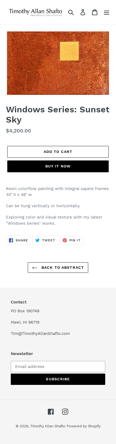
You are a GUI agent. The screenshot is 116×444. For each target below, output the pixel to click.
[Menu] (106, 12)
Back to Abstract (62, 267)
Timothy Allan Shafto (47, 426)
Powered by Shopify (84, 426)
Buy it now (58, 166)
